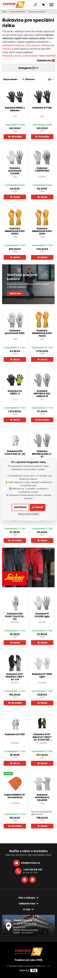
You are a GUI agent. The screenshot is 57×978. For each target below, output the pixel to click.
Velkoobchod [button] (27, 903)
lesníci (18, 55)
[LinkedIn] (32, 879)
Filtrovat (30, 79)
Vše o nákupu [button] (26, 898)
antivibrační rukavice (13, 45)
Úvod (4, 12)
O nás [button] (26, 909)
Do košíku (16, 137)
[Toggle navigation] (35, 4)
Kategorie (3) (27, 68)
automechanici (31, 55)
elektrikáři (50, 55)
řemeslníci (7, 55)
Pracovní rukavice (18, 12)
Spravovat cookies (28, 514)
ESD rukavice (33, 45)
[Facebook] (24, 879)
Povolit (39, 507)
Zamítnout (20, 507)
